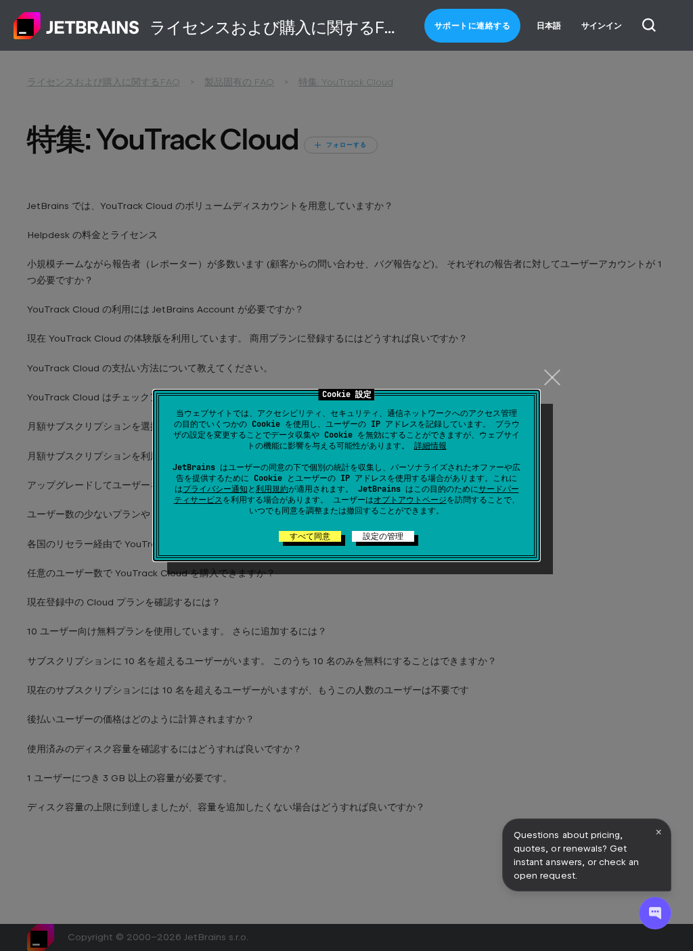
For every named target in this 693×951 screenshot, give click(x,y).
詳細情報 (430, 445)
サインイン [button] (601, 25)
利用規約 (272, 489)
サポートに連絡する (472, 25)
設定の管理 (383, 536)
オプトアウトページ (410, 499)
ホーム (76, 25)
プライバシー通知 (215, 489)
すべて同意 (310, 536)
